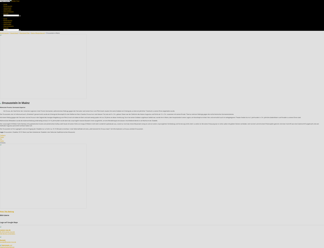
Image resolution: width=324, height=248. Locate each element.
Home (5, 4)
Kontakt (5, 13)
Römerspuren (7, 6)
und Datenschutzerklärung (7, 246)
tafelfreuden (7, 10)
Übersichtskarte (8, 12)
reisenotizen (7, 8)
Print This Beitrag (7, 212)
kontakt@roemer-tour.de (8, 241)
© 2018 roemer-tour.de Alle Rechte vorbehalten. (7, 232)
